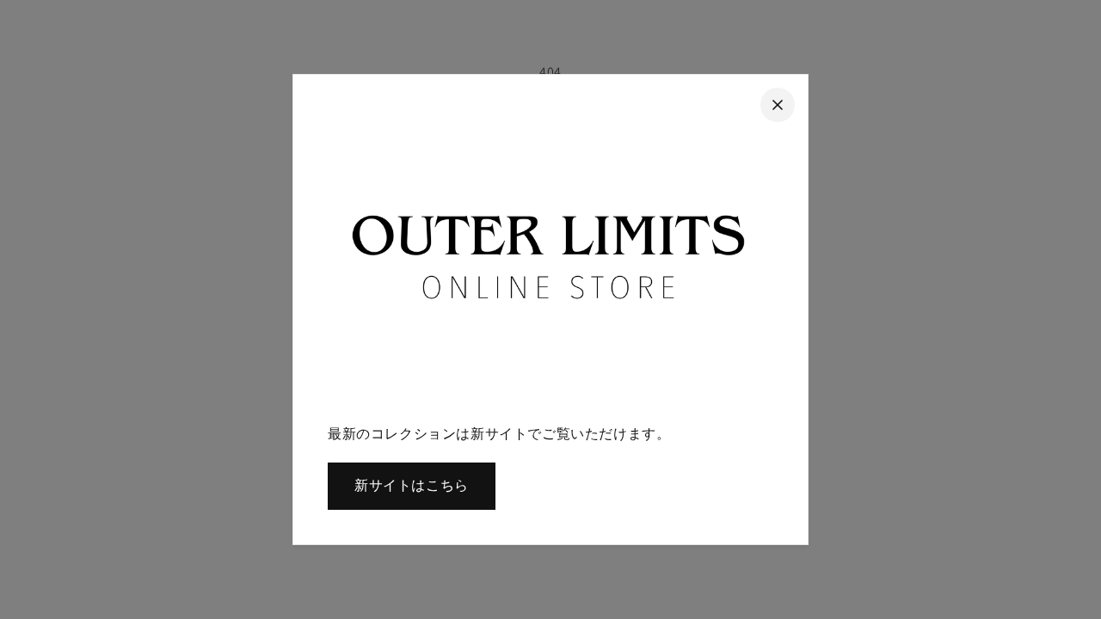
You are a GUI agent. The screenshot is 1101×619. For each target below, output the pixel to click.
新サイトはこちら (411, 485)
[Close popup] (777, 105)
